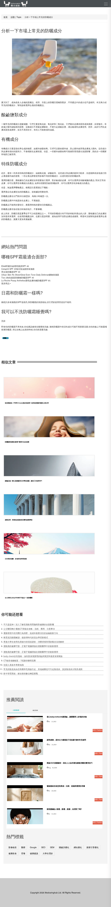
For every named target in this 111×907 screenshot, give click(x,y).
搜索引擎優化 (92, 847)
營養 (23, 853)
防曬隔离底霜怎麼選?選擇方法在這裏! (17, 442)
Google (33, 847)
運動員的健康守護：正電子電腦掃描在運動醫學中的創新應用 (30, 646)
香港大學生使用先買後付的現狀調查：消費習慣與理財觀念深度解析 (33, 641)
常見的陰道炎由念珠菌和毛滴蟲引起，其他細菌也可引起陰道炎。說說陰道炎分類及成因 (42, 669)
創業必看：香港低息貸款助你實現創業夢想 (18, 520)
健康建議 (34, 853)
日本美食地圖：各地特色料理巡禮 (16, 559)
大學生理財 (48, 853)
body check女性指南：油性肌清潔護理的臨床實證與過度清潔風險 (32, 656)
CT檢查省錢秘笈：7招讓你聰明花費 (19, 660)
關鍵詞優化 (64, 847)
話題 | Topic (16, 17)
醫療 (23, 847)
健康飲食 (13, 853)
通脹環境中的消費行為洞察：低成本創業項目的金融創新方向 (30, 633)
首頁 (5, 17)
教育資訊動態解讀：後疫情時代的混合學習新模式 (25, 637)
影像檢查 (13, 847)
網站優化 (78, 847)
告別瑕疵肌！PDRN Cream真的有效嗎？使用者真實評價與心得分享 (27, 403)
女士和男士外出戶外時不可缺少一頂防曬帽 (18, 598)
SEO (43, 847)
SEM (52, 847)
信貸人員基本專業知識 (13, 664)
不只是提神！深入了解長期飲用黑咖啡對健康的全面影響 (28, 624)
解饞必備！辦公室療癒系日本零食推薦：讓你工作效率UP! (23, 481)
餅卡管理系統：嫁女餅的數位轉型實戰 (20, 673)
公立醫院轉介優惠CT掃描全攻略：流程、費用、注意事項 (29, 628)
